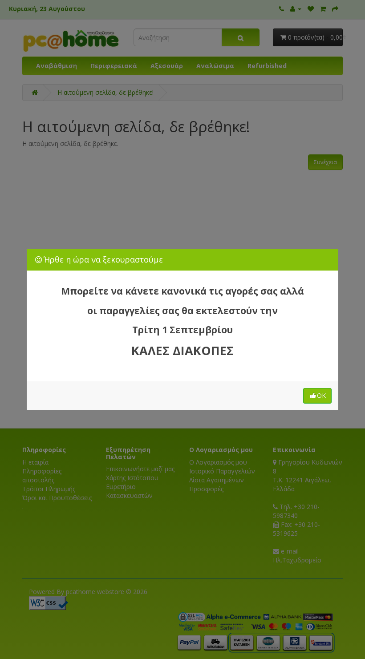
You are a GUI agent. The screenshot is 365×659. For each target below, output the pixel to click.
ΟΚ (321, 395)
